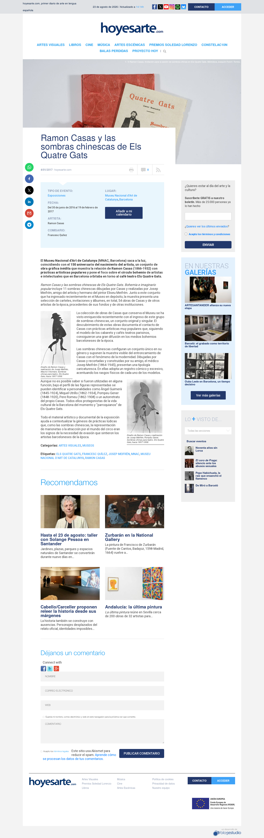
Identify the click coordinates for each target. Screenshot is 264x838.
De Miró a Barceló (207, 485)
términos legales (61, 751)
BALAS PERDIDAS (114, 50)
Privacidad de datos (163, 783)
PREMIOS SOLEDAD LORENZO (173, 44)
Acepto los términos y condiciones (209, 234)
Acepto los (56, 751)
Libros (85, 788)
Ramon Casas (95, 458)
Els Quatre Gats (68, 454)
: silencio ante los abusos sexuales (206, 463)
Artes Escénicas (126, 788)
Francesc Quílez (94, 454)
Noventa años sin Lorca (206, 449)
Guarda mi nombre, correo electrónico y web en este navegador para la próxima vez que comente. (90, 717)
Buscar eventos (196, 441)
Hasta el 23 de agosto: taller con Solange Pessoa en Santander (69, 539)
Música (121, 779)
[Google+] (56, 668)
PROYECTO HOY (145, 50)
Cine (119, 783)
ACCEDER (228, 7)
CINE (89, 44)
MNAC (135, 454)
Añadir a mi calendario (124, 212)
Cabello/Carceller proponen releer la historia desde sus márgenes (69, 611)
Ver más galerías (208, 395)
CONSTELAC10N (214, 44)
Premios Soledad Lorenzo (96, 783)
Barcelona (126, 199)
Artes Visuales (70, 445)
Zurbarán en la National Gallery (129, 537)
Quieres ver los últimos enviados (207, 226)
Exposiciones (57, 195)
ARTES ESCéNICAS (129, 44)
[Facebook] (43, 668)
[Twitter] (50, 668)
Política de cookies (162, 779)
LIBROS (75, 44)
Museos (88, 445)
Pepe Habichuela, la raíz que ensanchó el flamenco (208, 475)
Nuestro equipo (161, 788)
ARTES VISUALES (51, 44)
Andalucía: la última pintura (133, 607)
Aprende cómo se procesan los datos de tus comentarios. (79, 757)
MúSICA (104, 44)
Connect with (52, 662)
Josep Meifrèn (119, 454)
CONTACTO (201, 7)
